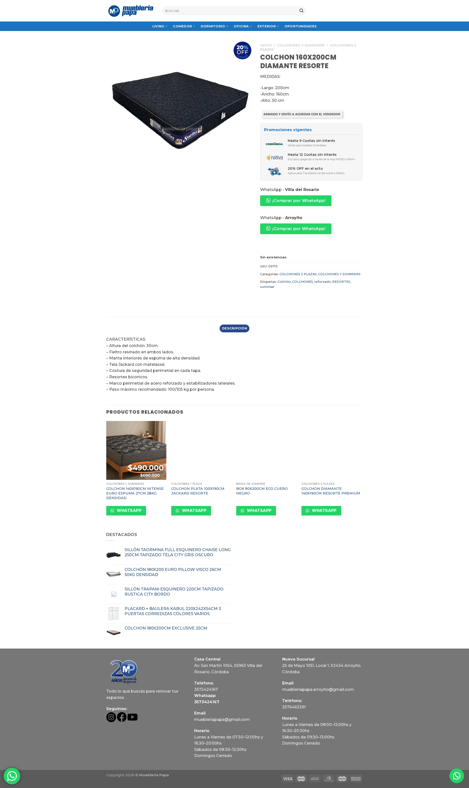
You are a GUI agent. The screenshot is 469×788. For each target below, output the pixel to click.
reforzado (322, 282)
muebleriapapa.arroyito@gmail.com (318, 689)
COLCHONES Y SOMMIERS (301, 45)
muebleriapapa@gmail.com (222, 719)
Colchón (284, 282)
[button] (456, 775)
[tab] (234, 328)
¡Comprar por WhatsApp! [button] (298, 200)
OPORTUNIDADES (301, 26)
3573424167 (206, 689)
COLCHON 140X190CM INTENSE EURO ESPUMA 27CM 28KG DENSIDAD (135, 493)
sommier (267, 287)
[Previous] (106, 472)
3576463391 (294, 707)
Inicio (266, 45)
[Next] (361, 472)
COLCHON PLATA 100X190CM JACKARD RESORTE (197, 490)
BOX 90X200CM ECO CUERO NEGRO (262, 490)
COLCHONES (302, 282)
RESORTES (341, 282)
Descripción (234, 328)
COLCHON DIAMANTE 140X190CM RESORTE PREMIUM (330, 490)
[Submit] (301, 11)
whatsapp (128, 510)
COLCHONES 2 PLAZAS (298, 274)
